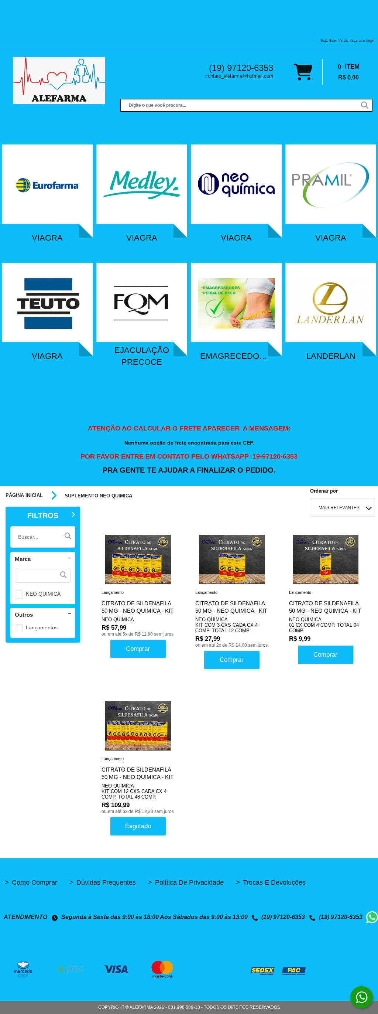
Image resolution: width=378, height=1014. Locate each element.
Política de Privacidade (186, 882)
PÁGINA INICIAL (24, 495)
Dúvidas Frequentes (102, 882)
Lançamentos (42, 627)
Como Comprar (31, 882)
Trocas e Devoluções (271, 882)
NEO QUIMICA (43, 594)
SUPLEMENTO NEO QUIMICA (98, 496)
